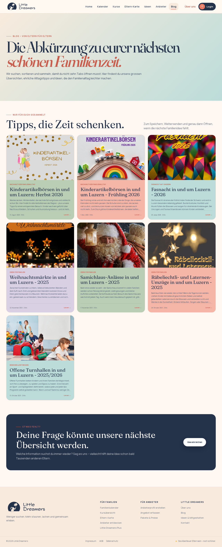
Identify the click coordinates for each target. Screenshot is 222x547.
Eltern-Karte (132, 6)
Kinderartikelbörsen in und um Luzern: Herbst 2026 (40, 191)
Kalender (102, 6)
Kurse (116, 6)
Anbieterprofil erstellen (152, 507)
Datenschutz (112, 541)
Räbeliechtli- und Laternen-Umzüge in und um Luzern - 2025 (181, 282)
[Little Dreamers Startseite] (21, 7)
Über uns (190, 6)
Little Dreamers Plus (110, 527)
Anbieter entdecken (111, 522)
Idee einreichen (194, 442)
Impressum (90, 541)
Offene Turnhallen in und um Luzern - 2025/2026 (37, 372)
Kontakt (185, 522)
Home (88, 6)
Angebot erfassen (150, 512)
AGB (101, 541)
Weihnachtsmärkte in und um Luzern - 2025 (38, 279)
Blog (173, 6)
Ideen (147, 6)
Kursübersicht (107, 512)
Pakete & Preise (149, 517)
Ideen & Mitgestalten (192, 517)
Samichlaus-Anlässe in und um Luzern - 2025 (109, 279)
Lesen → (67, 215)
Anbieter (161, 6)
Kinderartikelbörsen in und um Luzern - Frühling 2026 (110, 191)
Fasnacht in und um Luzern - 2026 (180, 191)
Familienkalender (109, 507)
